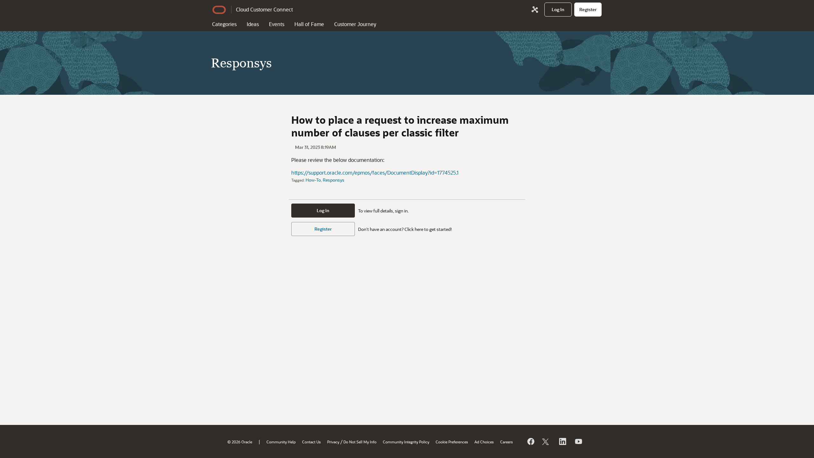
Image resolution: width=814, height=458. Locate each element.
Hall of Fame (309, 24)
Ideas (253, 24)
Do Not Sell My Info (359, 441)
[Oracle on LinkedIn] (562, 441)
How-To (313, 180)
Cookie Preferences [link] (452, 441)
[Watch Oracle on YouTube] (578, 441)
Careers (506, 441)
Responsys (333, 180)
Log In (323, 210)
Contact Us (311, 441)
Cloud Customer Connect (264, 9)
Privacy (333, 441)
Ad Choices (484, 441)
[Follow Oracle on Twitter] (546, 441)
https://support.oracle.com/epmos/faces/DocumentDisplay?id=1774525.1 (375, 172)
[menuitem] (558, 10)
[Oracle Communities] (535, 9)
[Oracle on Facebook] (530, 441)
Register (323, 229)
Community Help (281, 441)
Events (276, 24)
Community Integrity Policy (406, 441)
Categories (224, 24)
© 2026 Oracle (239, 441)
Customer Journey (355, 24)
